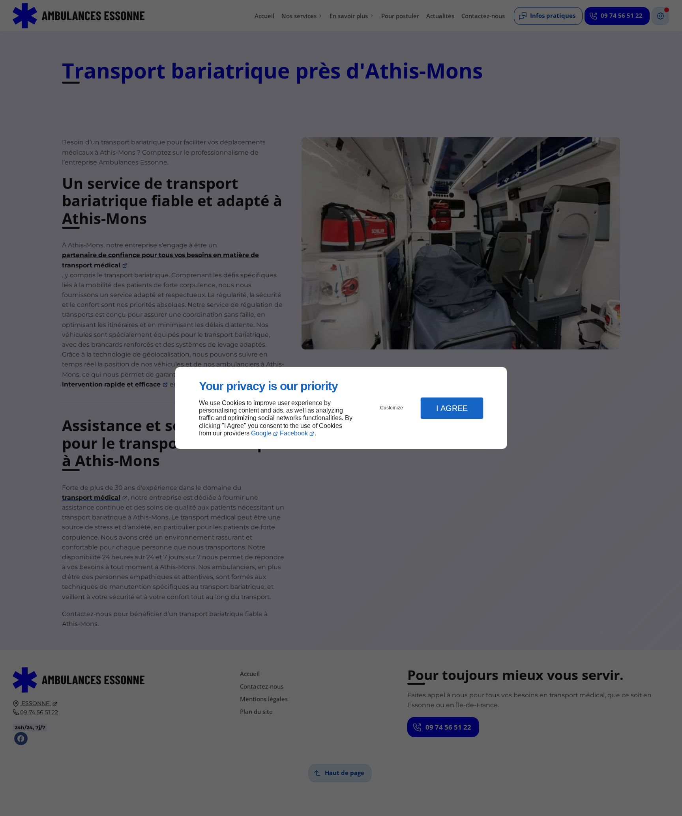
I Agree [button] (452, 408)
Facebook (294, 433)
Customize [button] (391, 408)
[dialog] (341, 408)
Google (261, 433)
